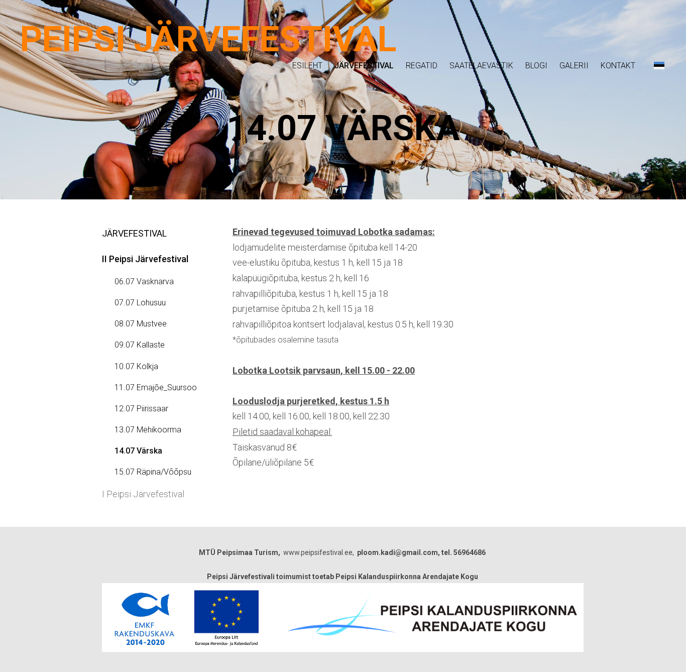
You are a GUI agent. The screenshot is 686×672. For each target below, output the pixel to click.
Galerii (574, 65)
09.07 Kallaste (140, 345)
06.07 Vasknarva (144, 281)
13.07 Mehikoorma (148, 429)
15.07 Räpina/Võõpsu (153, 472)
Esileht (307, 65)
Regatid (421, 65)
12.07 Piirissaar (141, 408)
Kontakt (618, 65)
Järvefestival (364, 65)
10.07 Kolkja (136, 366)
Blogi (536, 65)
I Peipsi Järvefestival (143, 494)
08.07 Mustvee (141, 323)
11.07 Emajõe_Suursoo (156, 387)
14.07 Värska (138, 451)
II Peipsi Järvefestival (145, 259)
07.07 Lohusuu (140, 302)
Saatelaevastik (481, 65)
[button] (659, 65)
